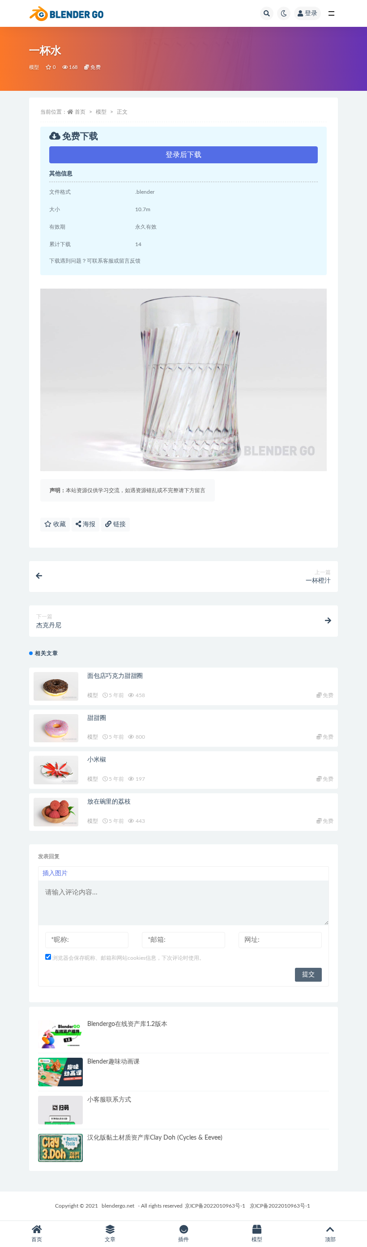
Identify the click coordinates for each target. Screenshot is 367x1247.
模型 (34, 67)
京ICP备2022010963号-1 (215, 1206)
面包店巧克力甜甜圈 (115, 676)
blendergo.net (118, 1206)
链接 (118, 524)
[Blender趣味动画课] (60, 1072)
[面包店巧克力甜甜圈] (56, 686)
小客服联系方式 (109, 1100)
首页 (80, 112)
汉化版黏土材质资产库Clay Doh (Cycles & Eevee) (154, 1138)
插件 (183, 1239)
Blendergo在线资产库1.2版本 (127, 1024)
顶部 (330, 1239)
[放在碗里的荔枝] (56, 812)
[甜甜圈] (56, 728)
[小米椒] (56, 770)
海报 (88, 524)
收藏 (58, 524)
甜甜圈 (96, 718)
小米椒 (96, 760)
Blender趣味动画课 (113, 1062)
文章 (110, 1239)
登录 (311, 13)
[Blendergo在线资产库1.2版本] (60, 1034)
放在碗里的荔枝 (109, 802)
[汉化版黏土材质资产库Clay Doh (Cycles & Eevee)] (60, 1148)
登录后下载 (183, 154)
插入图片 (55, 873)
